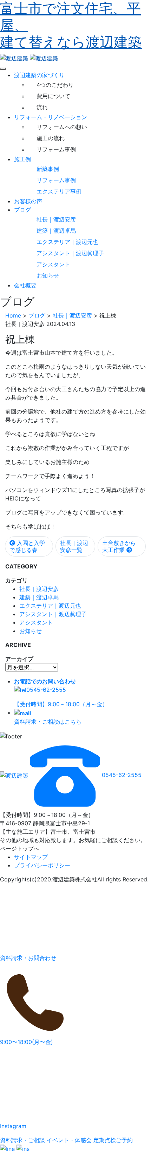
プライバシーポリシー (42, 865)
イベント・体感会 (69, 1140)
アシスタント (53, 264)
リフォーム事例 (56, 149)
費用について (53, 96)
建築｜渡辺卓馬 (56, 230)
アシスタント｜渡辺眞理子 (70, 253)
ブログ (22, 209)
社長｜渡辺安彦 (56, 219)
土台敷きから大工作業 (119, 546)
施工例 (22, 159)
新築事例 (48, 168)
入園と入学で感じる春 (27, 546)
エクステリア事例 (59, 191)
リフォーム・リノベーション (50, 117)
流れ (42, 107)
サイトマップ (31, 856)
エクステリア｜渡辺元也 (67, 241)
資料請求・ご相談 (22, 1140)
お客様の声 (28, 201)
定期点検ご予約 (113, 1140)
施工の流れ (51, 138)
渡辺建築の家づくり (39, 75)
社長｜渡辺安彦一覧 (74, 546)
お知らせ (48, 275)
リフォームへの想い (62, 126)
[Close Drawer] (3, 69)
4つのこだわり (55, 84)
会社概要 (25, 285)
